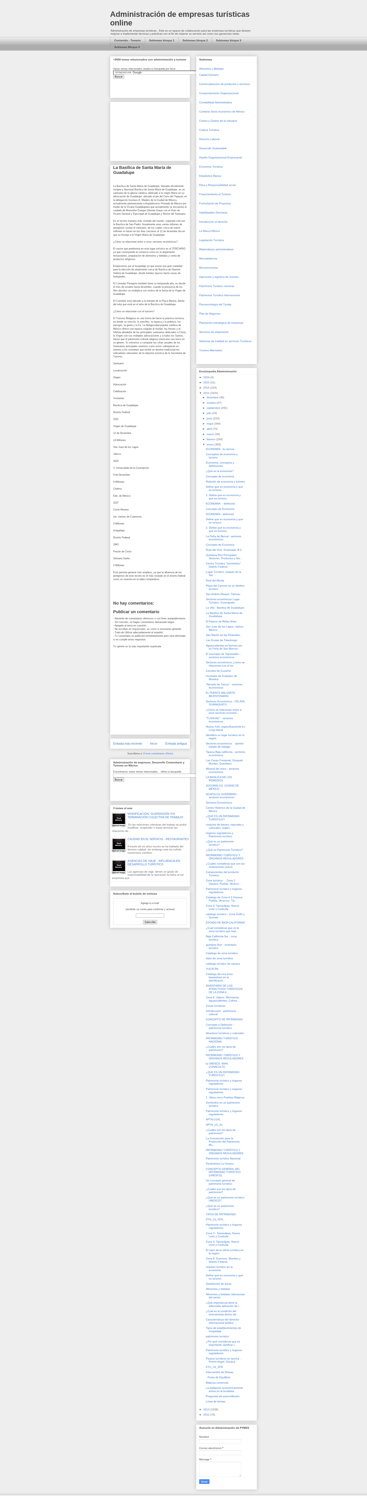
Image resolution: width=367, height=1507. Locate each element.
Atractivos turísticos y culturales (225, 1033)
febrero (211, 439)
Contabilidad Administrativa (215, 102)
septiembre (214, 407)
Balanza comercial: (217, 1382)
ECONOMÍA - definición (220, 514)
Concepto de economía (220, 476)
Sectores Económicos (219, 802)
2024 (206, 377)
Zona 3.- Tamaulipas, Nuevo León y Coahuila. (223, 1235)
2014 (206, 392)
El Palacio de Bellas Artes (221, 621)
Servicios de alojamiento (214, 331)
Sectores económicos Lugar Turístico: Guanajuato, (223, 601)
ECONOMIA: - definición (220, 503)
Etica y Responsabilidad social (217, 185)
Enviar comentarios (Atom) (158, 753)
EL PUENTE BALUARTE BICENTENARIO (220, 694)
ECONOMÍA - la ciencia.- (221, 449)
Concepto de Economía (220, 508)
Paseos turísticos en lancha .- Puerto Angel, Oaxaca (224, 1360)
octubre (212, 402)
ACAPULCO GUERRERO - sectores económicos (222, 796)
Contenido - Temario (127, 40)
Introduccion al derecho (213, 221)
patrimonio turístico (217, 1336)
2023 (206, 382)
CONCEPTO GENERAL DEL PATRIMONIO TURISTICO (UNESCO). (223, 1172)
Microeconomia (208, 267)
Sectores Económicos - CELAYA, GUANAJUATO (225, 703)
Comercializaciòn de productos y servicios (224, 84)
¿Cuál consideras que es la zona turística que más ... (222, 929)
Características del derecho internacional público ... (222, 1321)
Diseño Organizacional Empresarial (220, 157)
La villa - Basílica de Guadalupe (225, 607)
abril (210, 428)
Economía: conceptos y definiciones (220, 464)
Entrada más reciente (127, 743)
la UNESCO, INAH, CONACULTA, (217, 1065)
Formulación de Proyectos (215, 203)
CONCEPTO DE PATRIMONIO (224, 1019)
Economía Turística (210, 166)
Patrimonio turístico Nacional (223, 1158)
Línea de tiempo (216, 1401)
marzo (211, 434)
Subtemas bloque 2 (195, 40)
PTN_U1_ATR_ (215, 1219)
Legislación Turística (211, 240)
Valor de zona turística (219, 958)
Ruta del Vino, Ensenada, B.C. (224, 549)
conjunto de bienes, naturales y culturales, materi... (225, 826)
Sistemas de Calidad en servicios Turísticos (225, 341)
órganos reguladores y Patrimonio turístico (219, 834)
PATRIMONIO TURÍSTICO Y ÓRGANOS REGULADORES (224, 857)
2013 (206, 1409)
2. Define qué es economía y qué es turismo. (223, 497)
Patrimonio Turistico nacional (216, 286)
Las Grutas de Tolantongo (221, 640)
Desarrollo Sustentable (213, 148)
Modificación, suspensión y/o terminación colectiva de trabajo (155, 815)
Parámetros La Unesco (220, 1163)
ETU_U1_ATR (214, 1366)
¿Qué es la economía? (220, 471)
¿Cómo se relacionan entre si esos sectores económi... (224, 711)
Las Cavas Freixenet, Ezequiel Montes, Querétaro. (224, 762)
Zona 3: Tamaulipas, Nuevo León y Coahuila (222, 907)
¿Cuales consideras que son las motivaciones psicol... (225, 865)
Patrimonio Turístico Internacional (219, 295)
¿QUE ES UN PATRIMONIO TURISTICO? (223, 818)
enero (210, 444)
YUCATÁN (212, 968)
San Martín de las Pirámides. (223, 635)
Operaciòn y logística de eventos (219, 276)
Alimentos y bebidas (218, 1288)
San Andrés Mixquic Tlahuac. (223, 594)
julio (209, 413)
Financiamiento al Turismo (215, 194)
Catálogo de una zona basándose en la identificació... (219, 977)
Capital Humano (209, 74)
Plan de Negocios (209, 313)
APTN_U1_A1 (214, 1124)
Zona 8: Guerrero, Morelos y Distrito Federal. (223, 1260)
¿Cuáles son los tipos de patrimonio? (221, 1048)
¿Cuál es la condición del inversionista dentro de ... (222, 1313)
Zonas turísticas (215, 1005)
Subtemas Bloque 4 (127, 47)
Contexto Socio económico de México (222, 111)
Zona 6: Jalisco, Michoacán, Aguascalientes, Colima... (223, 999)
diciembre (213, 397)
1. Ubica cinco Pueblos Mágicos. (225, 1097)
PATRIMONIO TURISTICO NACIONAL (222, 1040)
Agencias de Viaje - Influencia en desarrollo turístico (153, 862)
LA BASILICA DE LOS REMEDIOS (219, 779)
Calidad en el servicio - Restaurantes (158, 839)
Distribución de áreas (218, 1283)
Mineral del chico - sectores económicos (222, 770)
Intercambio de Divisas (219, 1372)
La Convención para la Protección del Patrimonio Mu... (223, 1141)
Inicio (153, 743)
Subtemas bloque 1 (161, 40)
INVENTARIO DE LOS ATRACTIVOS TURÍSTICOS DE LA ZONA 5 (224, 989)
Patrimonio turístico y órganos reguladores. (224, 890)
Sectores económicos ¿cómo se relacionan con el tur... (225, 664)
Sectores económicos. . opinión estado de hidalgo (225, 745)
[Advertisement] (11, 1418)
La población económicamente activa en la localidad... (224, 1389)
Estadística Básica (210, 175)
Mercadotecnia (208, 258)
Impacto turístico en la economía (219, 1268)
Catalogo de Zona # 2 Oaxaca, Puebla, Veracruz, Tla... (224, 899)
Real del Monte (215, 580)
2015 (206, 387)
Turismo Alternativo (210, 350)
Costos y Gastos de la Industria (218, 120)
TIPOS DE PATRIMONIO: (221, 1214)
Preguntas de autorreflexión (223, 1396)
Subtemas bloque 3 (228, 40)
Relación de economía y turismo (225, 481)
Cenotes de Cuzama (218, 670)
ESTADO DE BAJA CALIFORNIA (225, 922)
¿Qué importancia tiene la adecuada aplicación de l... (223, 1304)
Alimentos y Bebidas (211, 68)
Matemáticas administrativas (216, 249)
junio (210, 418)
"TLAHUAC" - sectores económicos (219, 720)
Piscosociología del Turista (215, 304)
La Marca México (209, 230)
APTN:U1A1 (213, 1119)
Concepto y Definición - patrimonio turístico (220, 1026)
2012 (206, 1414)
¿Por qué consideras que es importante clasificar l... (223, 1343)
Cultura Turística (209, 129)
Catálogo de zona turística (222, 953)
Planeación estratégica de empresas (221, 322)
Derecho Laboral (209, 139)
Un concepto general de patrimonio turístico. (220, 1182)
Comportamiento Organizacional (218, 93)
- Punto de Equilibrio (218, 1377)
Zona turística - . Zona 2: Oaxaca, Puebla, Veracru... (223, 882)
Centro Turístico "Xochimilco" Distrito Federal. (223, 565)
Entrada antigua (176, 743)
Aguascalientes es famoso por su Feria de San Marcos (224, 647)
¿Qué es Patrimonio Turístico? (224, 849)
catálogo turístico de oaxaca (223, 963)
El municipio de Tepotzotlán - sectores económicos (223, 655)
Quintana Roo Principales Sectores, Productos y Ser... (224, 556)
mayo (210, 423)
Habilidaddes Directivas (213, 212)
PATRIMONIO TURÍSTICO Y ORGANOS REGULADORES (224, 1151)
